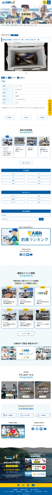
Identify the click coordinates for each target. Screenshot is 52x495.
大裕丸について (28, 491)
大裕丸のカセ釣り (24, 489)
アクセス (46, 491)
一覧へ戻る (26, 117)
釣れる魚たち (19, 491)
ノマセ (38, 180)
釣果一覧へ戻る (26, 163)
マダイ (13, 174)
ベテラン (39, 199)
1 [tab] (26, 72)
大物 (13, 183)
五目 (13, 180)
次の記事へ (42, 117)
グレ (12, 35)
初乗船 (3, 81)
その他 (38, 183)
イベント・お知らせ (9, 491)
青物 (39, 177)
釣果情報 (7, 25)
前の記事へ (9, 117)
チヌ (13, 177)
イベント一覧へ (26, 333)
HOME (3, 25)
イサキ (16, 35)
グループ (13, 202)
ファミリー (13, 196)
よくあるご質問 (38, 491)
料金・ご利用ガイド (35, 489)
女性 (39, 196)
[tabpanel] (26, 57)
